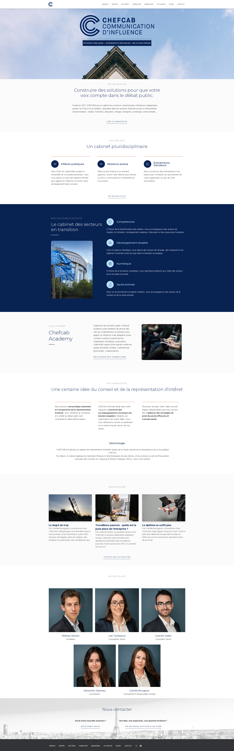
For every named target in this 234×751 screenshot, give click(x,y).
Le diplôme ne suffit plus (156, 525)
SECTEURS (125, 4)
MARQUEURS (148, 4)
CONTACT (181, 4)
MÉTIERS (115, 4)
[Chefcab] (50, 4)
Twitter (141, 746)
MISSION (105, 4)
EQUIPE (171, 4)
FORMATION (136, 4)
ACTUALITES (161, 4)
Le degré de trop (59, 525)
